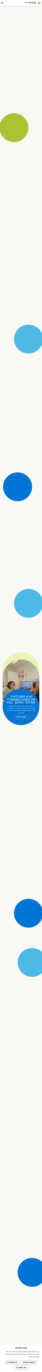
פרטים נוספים (29, 1362)
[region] (21, 1358)
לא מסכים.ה (12, 1362)
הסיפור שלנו (21, 717)
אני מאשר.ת (21, 1367)
